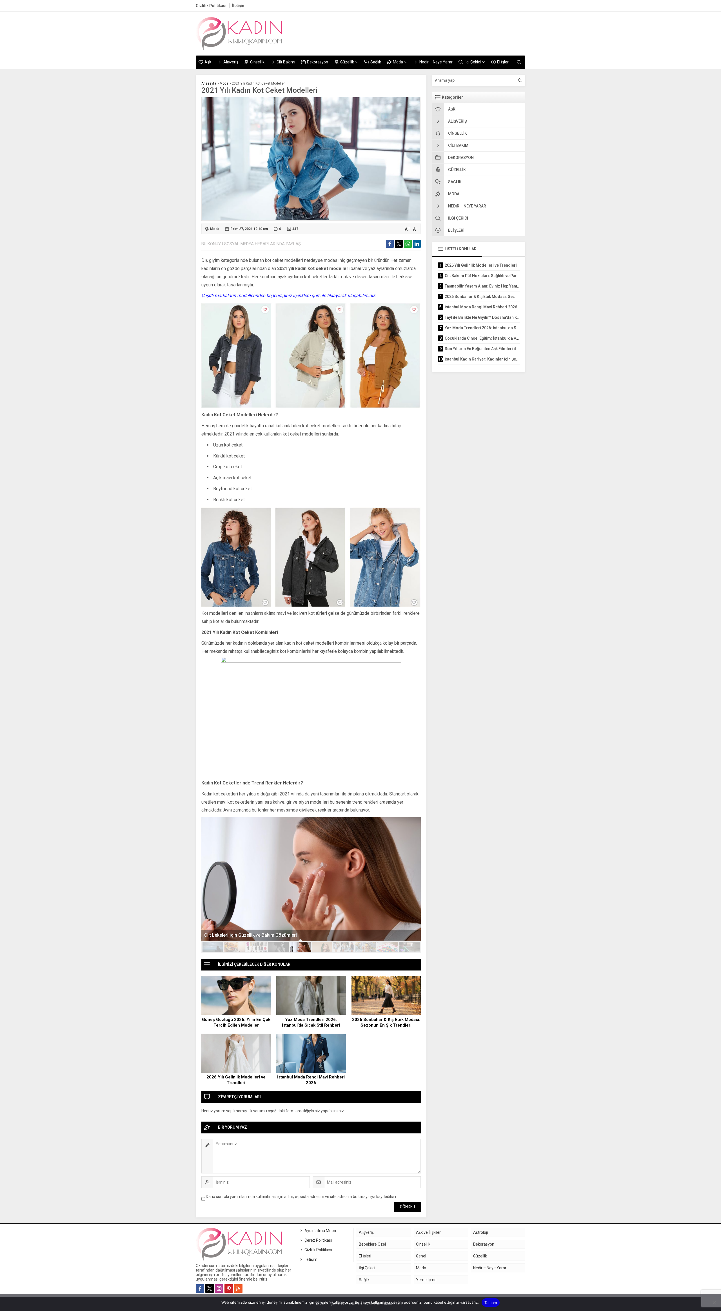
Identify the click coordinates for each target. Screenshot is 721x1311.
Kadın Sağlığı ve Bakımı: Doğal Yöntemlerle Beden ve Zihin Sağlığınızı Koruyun (284, 935)
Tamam (490, 1302)
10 (409, 947)
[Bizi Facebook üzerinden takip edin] (200, 1288)
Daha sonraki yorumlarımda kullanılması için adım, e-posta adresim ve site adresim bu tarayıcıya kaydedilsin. (301, 1196)
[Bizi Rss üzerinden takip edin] (238, 1288)
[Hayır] (714, 1302)
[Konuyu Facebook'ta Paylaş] (390, 244)
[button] (213, 946)
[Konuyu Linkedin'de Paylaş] (417, 244)
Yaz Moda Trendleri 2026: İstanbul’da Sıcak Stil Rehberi (311, 1022)
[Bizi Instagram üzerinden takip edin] (219, 1288)
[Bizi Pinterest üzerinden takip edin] (228, 1288)
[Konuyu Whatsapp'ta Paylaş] (408, 244)
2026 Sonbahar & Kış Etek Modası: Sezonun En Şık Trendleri (386, 1022)
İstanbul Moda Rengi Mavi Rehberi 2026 (311, 1080)
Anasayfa (208, 83)
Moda (224, 83)
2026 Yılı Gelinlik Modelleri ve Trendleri (236, 1080)
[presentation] (209, 873)
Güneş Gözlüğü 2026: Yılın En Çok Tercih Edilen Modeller (236, 1022)
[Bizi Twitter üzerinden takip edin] (209, 1288)
